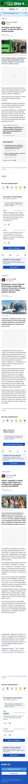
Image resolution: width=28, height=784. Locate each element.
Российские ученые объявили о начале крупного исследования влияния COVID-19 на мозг (14, 147)
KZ (23, 9)
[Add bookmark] (25, 255)
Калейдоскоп (4, 275)
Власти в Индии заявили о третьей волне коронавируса (15, 154)
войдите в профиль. (9, 205)
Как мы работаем (5, 471)
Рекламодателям (14, 773)
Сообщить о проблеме (14, 769)
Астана (4, 176)
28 (3, 689)
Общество (4, 18)
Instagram (15, 267)
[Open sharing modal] (18, 255)
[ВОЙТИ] (25, 9)
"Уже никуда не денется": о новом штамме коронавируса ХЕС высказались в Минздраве (13, 130)
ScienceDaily (5, 326)
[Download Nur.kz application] (14, 3)
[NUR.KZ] (14, 9)
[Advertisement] (14, 76)
